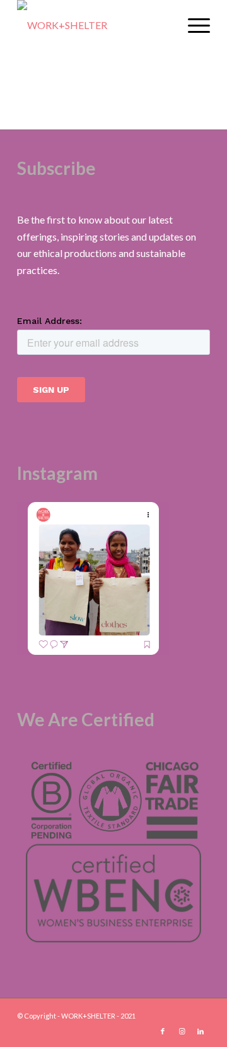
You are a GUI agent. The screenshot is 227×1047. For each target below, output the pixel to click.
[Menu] (192, 25)
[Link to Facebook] (162, 1031)
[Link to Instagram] (181, 1031)
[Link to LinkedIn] (200, 1031)
